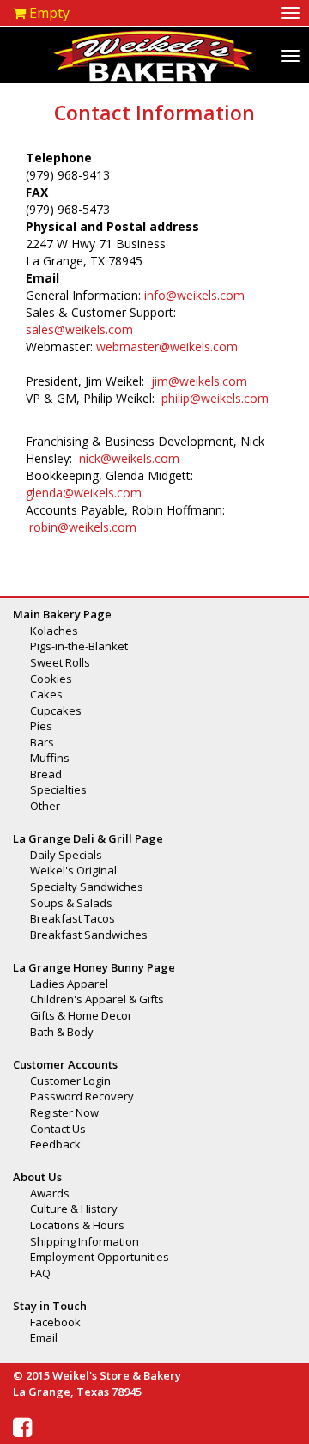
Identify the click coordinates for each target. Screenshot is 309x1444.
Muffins (50, 757)
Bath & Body (62, 1031)
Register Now (64, 1112)
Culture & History (74, 1208)
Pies (41, 726)
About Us (37, 1177)
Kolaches (54, 630)
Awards (50, 1193)
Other (45, 805)
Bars (42, 742)
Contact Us (58, 1128)
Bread (46, 774)
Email (44, 1337)
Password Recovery (82, 1096)
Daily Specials (66, 854)
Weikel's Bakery (153, 55)
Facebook (55, 1322)
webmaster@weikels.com (167, 346)
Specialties (58, 789)
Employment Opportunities (99, 1256)
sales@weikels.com (79, 329)
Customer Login (70, 1080)
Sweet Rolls (60, 662)
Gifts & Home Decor (81, 1015)
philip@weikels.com (215, 398)
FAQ (40, 1273)
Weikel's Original (73, 870)
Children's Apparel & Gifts (97, 999)
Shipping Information (84, 1241)
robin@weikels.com (82, 527)
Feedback (55, 1144)
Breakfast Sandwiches (89, 934)
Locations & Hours (77, 1225)
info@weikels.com (194, 295)
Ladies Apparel (69, 983)
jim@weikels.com (199, 381)
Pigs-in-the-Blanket (79, 646)
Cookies (51, 678)
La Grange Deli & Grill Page (88, 838)
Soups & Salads (71, 903)
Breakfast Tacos (72, 918)
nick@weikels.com (129, 458)
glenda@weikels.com (84, 492)
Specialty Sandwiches (86, 886)
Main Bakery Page (62, 614)
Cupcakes (56, 710)
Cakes (46, 694)
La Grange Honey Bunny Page (94, 967)
